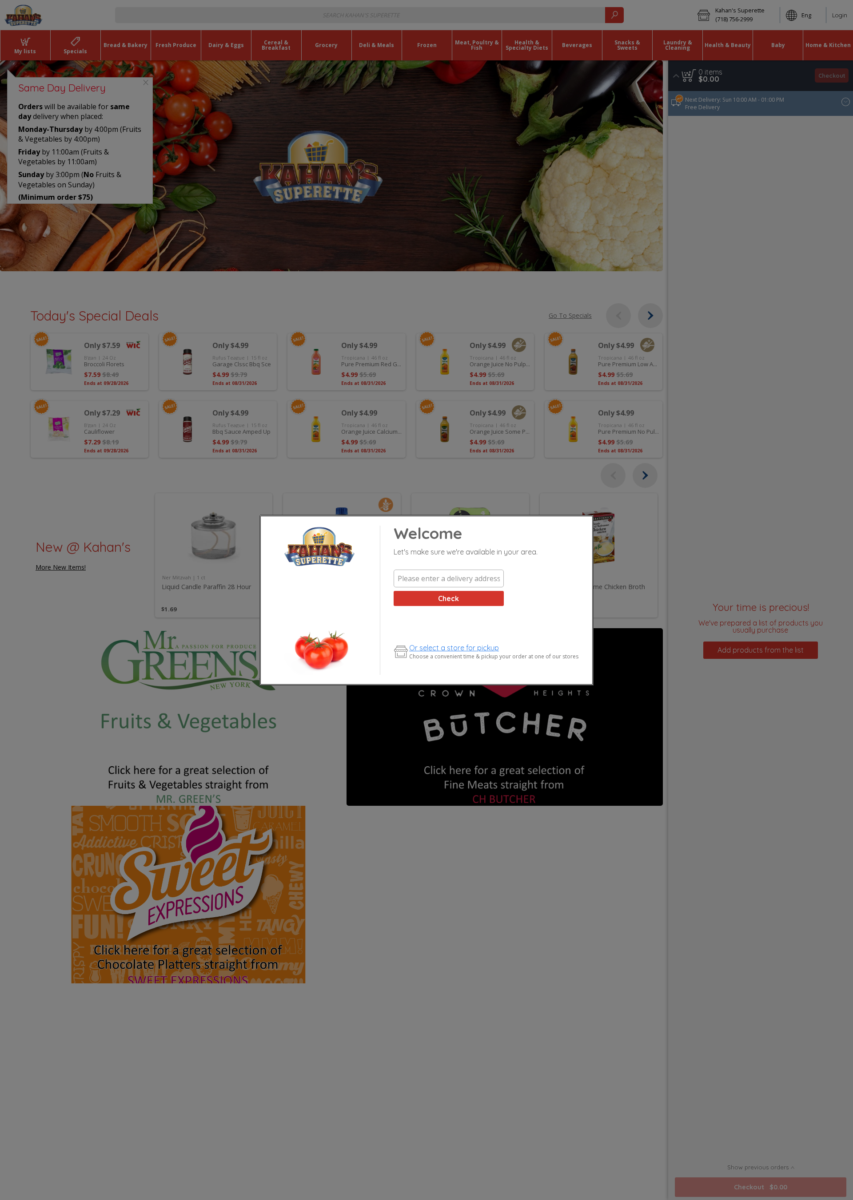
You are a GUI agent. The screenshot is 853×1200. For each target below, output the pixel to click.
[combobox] (449, 578)
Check (448, 598)
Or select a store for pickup (454, 647)
